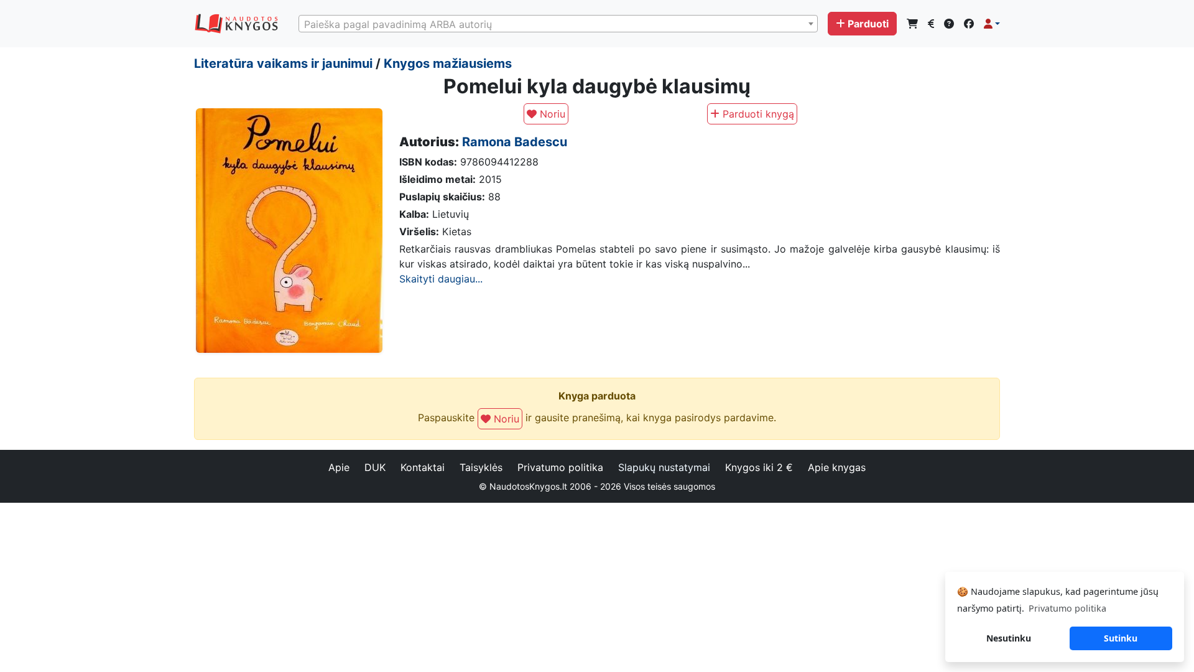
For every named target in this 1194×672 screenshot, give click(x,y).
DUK (375, 467)
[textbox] (558, 24)
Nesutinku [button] (1008, 638)
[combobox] (558, 23)
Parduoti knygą (757, 114)
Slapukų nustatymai (664, 467)
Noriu (551, 114)
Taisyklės (481, 467)
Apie (338, 467)
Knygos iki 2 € (759, 467)
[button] (992, 24)
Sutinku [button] (1120, 638)
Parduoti (868, 23)
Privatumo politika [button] (1067, 608)
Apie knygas (837, 467)
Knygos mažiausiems (448, 63)
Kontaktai (422, 467)
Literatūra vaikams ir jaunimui (283, 63)
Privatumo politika (560, 467)
